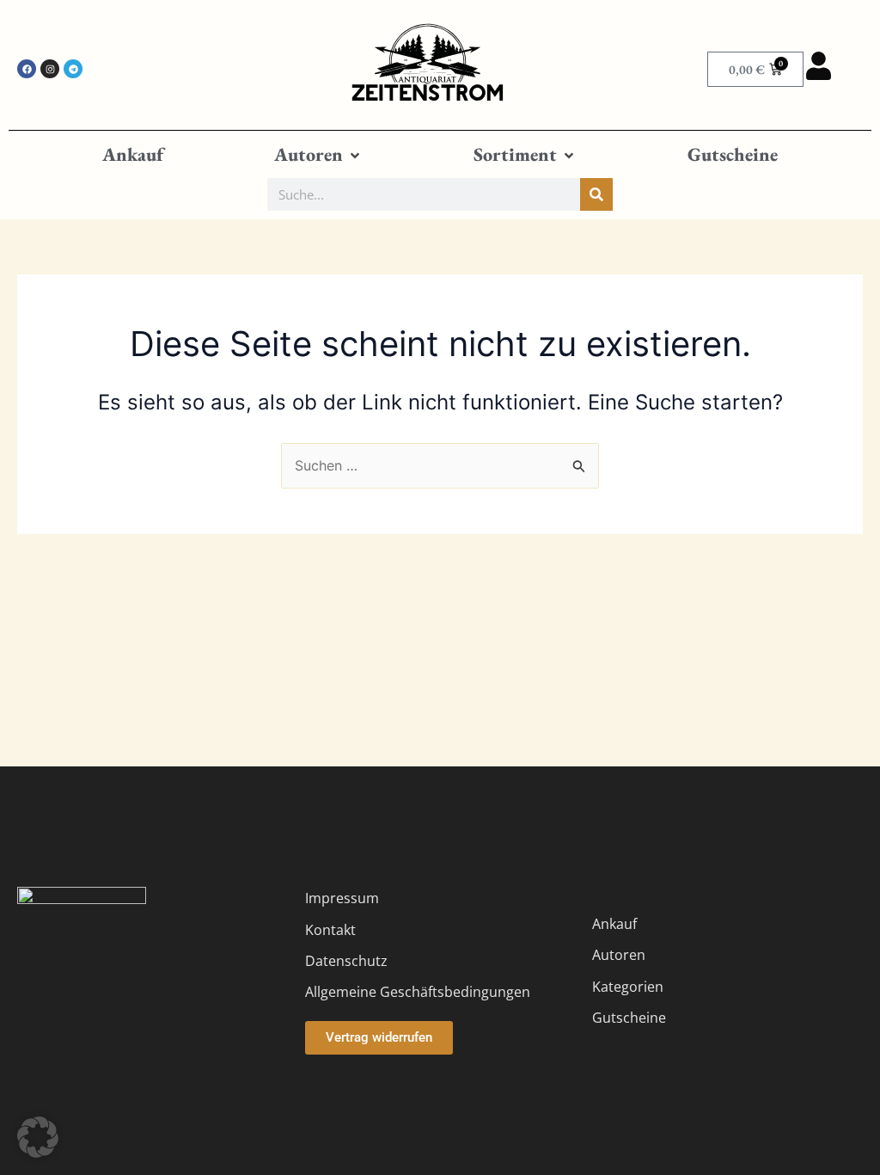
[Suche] (596, 194)
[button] (318, 155)
